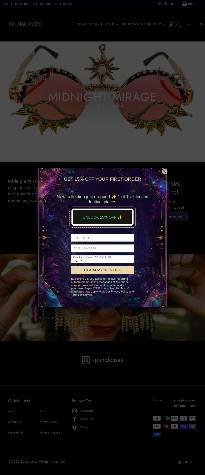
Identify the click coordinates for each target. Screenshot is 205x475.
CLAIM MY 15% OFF (102, 270)
